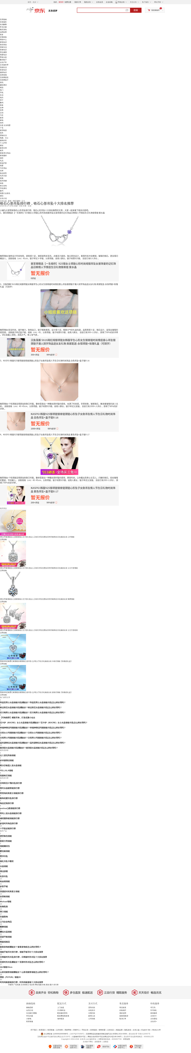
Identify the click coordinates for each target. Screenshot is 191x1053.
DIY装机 (153, 1010)
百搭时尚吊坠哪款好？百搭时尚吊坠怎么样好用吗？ (22, 962)
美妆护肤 (3, 163)
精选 (1, 87)
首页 (10, 201)
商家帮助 (68, 1030)
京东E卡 (153, 1016)
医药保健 (3, 181)
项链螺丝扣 (5, 846)
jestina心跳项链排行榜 (10, 808)
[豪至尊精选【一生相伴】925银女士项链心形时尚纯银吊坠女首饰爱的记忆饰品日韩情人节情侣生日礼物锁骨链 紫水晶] (59, 234)
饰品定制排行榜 (7, 803)
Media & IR (156, 1030)
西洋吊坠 (4, 856)
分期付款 (91, 1013)
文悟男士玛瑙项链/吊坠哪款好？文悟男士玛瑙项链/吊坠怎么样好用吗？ (31, 738)
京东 (45, 11)
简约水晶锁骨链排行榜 (10, 788)
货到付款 (91, 1007)
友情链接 (93, 1030)
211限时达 (61, 1010)
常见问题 (3, 27)
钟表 (1, 183)
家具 (1, 150)
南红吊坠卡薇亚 (7, 861)
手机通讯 (3, 188)
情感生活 (3, 67)
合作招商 (59, 1030)
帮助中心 (3, 40)
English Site (145, 1030)
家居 (1, 118)
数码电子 (3, 60)
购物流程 (29, 1007)
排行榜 (55, 985)
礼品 (1, 161)
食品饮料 (3, 173)
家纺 (1, 145)
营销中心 (76, 1030)
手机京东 (121, 2)
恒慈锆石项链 (6, 775)
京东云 (105, 1042)
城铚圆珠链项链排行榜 (10, 818)
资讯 (1, 82)
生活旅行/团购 (31, 1013)
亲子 (1, 100)
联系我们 (42, 1030)
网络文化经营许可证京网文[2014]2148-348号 (105, 1037)
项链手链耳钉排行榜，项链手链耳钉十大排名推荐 (21, 952)
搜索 (136, 10)
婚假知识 (3, 72)
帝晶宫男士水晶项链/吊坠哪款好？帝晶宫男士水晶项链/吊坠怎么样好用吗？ (33, 702)
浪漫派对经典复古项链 (10, 891)
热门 (1, 90)
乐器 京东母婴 (5, 125)
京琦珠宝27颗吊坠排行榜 (11, 783)
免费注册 (67, 2)
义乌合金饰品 (6, 922)
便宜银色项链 (6, 836)
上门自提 (60, 1007)
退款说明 (122, 1013)
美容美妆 (3, 45)
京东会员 (99, 2)
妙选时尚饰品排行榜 (9, 823)
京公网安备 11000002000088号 (55, 1034)
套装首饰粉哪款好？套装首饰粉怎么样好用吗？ (20, 947)
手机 (1, 93)
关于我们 (33, 1030)
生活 (1, 95)
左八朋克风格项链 (8, 755)
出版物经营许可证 (79, 1037)
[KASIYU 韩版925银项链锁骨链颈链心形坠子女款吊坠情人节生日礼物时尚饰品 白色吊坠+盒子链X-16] (59, 381)
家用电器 (3, 130)
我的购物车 (155, 10)
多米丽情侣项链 (7, 760)
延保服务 (153, 1013)
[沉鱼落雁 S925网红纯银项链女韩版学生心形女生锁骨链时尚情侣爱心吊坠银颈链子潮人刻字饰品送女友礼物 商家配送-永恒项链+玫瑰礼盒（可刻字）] (59, 307)
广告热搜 (17, 985)
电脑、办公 (4, 138)
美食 (1, 105)
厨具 (1, 133)
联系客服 (29, 1021)
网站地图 (38, 985)
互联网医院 (4, 77)
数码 (1, 103)
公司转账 (91, 1019)
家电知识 (3, 42)
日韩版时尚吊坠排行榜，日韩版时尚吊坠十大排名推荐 (23, 957)
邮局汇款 (91, 1016)
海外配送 (60, 1019)
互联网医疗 (4, 80)
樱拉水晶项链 (6, 932)
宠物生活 (3, 135)
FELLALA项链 (6, 770)
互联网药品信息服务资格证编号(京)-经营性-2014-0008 (106, 1034)
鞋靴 (1, 178)
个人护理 (3, 143)
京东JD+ (153, 1021)
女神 (1, 108)
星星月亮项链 (6, 841)
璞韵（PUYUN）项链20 (10, 977)
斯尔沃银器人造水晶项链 (11, 765)
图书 (1, 191)
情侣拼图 (4, 871)
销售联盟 (102, 1030)
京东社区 (110, 1030)
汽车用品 (3, 168)
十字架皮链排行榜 (8, 828)
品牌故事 (3, 32)
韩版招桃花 (5, 942)
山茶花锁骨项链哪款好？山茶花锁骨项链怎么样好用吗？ (24, 972)
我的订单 (77, 2)
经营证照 (126, 1039)
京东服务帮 (4, 65)
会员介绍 (29, 1010)
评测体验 (3, 37)
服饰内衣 (3, 140)
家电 (1, 120)
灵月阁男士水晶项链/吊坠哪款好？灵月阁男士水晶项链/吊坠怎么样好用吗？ (33, 712)
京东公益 (136, 1030)
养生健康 (3, 52)
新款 (47, 985)
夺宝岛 (152, 1007)
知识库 (32, 985)
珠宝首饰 (3, 186)
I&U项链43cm (6, 967)
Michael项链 (5, 901)
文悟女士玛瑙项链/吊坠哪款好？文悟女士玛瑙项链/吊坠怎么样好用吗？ (31, 733)
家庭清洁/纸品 (5, 153)
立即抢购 (3, 539)
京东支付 (98, 1042)
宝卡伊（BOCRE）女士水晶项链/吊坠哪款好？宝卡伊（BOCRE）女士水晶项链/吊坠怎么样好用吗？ (44, 722)
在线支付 (91, 1010)
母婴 (1, 166)
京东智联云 (25, 985)
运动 (1, 113)
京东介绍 (3, 198)
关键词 (10, 985)
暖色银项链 (5, 851)
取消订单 (122, 1019)
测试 (1, 196)
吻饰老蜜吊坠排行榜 (9, 798)
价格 (43, 985)
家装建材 (3, 156)
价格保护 (122, 1010)
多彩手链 (4, 886)
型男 (1, 110)
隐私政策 (127, 1030)
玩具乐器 (3, 176)
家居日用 (3, 148)
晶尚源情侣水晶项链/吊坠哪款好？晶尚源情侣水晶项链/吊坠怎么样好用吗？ (33, 743)
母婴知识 (3, 55)
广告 (1, 128)
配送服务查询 (62, 1013)
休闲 (1, 123)
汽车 (1, 115)
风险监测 (119, 1030)
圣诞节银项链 (6, 937)
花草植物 (3, 75)
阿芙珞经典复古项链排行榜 (11, 793)
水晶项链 (4, 866)
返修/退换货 (123, 1016)
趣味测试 (3, 85)
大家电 (28, 1019)
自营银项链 (5, 896)
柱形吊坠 (4, 876)
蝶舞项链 (4, 927)
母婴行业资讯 (5, 193)
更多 (1, 35)
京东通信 (153, 1019)
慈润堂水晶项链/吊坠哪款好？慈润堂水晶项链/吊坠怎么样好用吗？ (29, 748)
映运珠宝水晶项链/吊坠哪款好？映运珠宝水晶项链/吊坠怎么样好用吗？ (31, 707)
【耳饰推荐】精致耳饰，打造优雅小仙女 (17, 717)
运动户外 (3, 62)
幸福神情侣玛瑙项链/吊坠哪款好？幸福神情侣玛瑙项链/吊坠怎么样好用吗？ (33, 728)
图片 (51, 985)
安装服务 (3, 22)
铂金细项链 (5, 881)
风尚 (1, 98)
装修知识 (3, 50)
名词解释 (3, 24)
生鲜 (1, 171)
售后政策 (122, 1007)
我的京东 (87, 2)
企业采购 (109, 2)
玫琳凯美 (4, 906)
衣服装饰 (4, 917)
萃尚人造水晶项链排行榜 (11, 813)
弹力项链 (4, 911)
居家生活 (3, 47)
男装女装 (3, 57)
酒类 (1, 158)
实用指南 (3, 19)
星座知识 (3, 70)
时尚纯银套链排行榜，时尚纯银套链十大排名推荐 (21, 982)
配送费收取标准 (63, 1016)
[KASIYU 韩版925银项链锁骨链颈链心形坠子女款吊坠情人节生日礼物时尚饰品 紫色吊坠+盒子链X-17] (59, 455)
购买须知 (3, 30)
